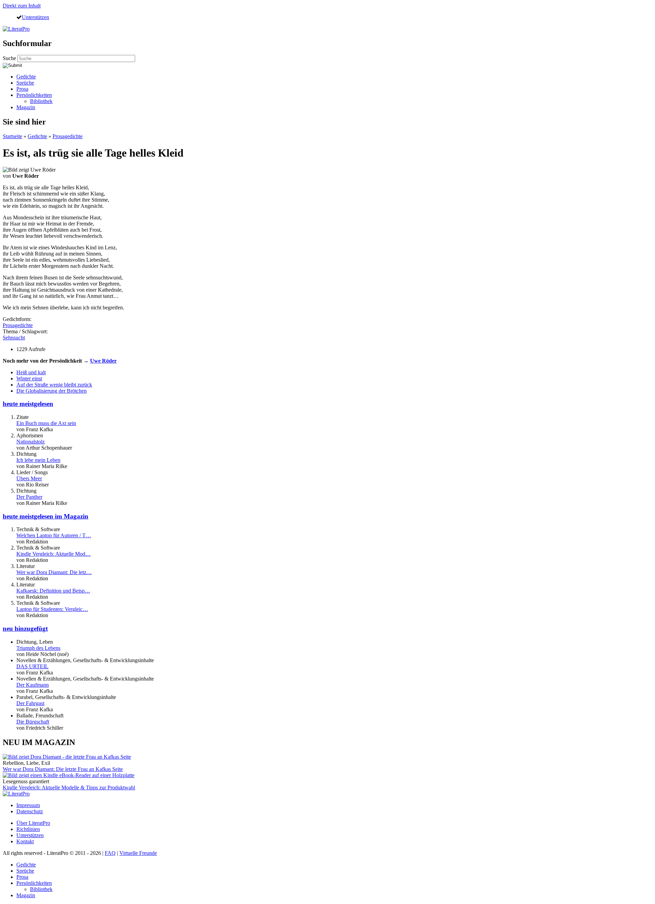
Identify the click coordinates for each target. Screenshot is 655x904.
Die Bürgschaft (32, 722)
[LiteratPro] (16, 29)
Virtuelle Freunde (138, 853)
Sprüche (25, 83)
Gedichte (26, 76)
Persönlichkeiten (34, 95)
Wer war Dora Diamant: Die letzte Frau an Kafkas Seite (63, 769)
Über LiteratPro (33, 823)
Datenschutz (29, 811)
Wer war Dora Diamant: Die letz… (54, 572)
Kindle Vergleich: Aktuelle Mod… (53, 554)
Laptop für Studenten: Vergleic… (52, 609)
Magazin (25, 107)
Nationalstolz (30, 441)
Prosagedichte (68, 136)
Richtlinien (28, 829)
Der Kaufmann (32, 685)
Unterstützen (35, 17)
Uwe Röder (103, 361)
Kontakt (25, 841)
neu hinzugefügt (25, 628)
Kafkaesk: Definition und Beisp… (53, 591)
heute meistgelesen (28, 403)
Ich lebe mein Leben (38, 460)
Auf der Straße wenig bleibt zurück (54, 385)
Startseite (12, 136)
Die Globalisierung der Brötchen (51, 391)
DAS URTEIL (32, 666)
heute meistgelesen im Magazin (45, 516)
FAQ (110, 853)
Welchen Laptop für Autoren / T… (53, 535)
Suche (10, 58)
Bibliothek (41, 101)
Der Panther (29, 497)
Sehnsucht (14, 337)
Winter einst (29, 378)
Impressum (28, 805)
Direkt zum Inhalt (22, 6)
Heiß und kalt (31, 372)
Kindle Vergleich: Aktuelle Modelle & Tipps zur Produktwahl (69, 787)
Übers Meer (29, 478)
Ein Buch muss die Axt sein (46, 423)
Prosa (22, 89)
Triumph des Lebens (38, 648)
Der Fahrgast (30, 703)
